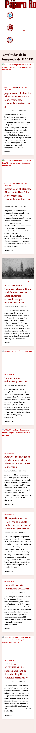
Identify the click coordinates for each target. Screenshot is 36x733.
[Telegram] (10, 15)
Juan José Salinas (12, 111)
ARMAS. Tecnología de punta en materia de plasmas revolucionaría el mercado (17, 462)
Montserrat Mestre (13, 307)
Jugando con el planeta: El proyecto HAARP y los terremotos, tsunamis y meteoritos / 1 (17, 195)
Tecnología (8, 89)
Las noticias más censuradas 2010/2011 (16, 587)
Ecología (7, 87)
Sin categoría (23, 87)
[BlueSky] (10, 40)
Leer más (8, 152)
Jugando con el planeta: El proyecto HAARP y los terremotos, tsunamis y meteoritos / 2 (17, 100)
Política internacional (12, 282)
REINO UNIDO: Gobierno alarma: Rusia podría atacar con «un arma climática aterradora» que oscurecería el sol (17, 294)
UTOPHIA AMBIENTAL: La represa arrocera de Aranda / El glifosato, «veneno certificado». (16, 671)
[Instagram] (10, 27)
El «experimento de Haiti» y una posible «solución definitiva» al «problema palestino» (17, 524)
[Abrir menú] (23, 30)
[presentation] (18, 74)
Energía (14, 87)
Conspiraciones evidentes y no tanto (16, 379)
